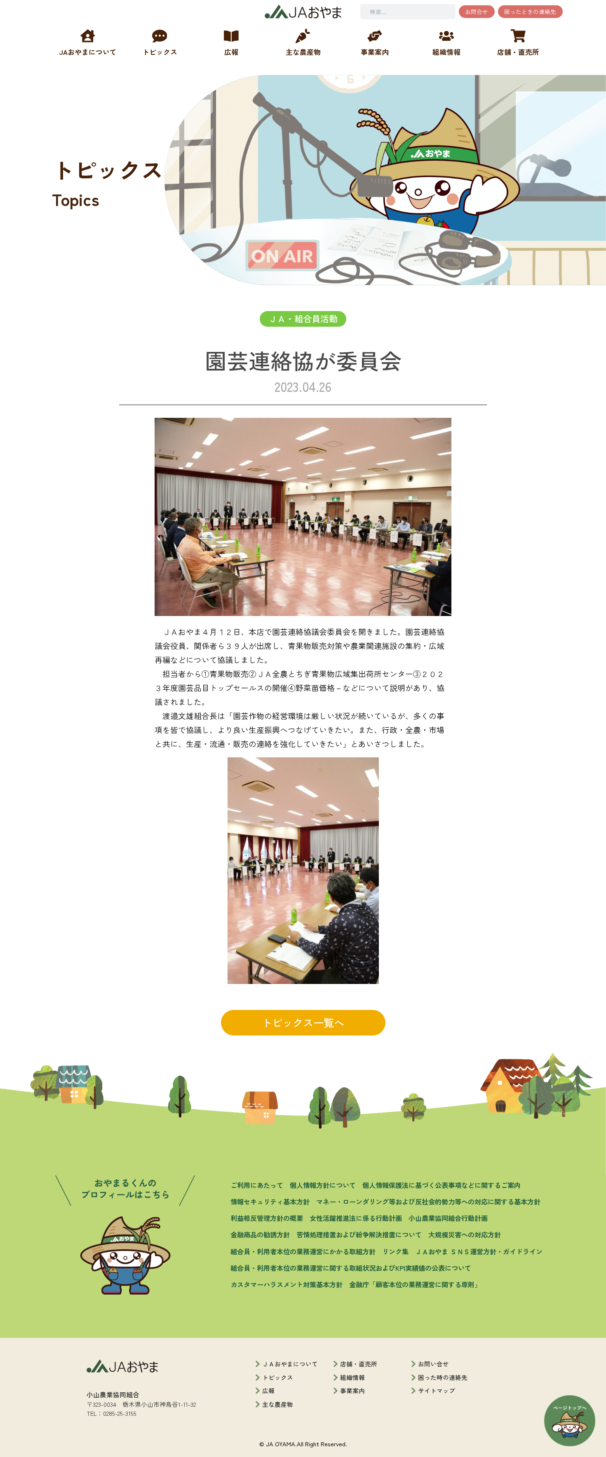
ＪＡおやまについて (290, 1363)
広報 (268, 1390)
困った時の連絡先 (442, 1377)
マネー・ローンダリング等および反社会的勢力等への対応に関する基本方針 (428, 1201)
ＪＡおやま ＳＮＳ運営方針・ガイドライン (479, 1251)
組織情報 (352, 1377)
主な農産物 (277, 1404)
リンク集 (395, 1251)
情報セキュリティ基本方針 (270, 1201)
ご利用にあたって (256, 1185)
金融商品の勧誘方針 (260, 1234)
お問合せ (476, 11)
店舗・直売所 (358, 1363)
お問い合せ (433, 1363)
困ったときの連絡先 (530, 11)
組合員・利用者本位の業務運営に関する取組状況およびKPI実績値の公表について (350, 1268)
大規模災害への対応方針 (464, 1234)
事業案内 (352, 1390)
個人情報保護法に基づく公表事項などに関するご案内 (441, 1185)
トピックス (277, 1377)
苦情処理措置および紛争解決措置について (359, 1234)
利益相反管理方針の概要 (266, 1218)
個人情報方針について (323, 1185)
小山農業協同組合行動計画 (448, 1218)
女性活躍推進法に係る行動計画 (356, 1218)
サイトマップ (436, 1390)
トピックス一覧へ (303, 1022)
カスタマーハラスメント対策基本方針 (286, 1284)
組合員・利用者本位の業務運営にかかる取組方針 (303, 1251)
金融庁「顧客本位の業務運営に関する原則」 (415, 1284)
